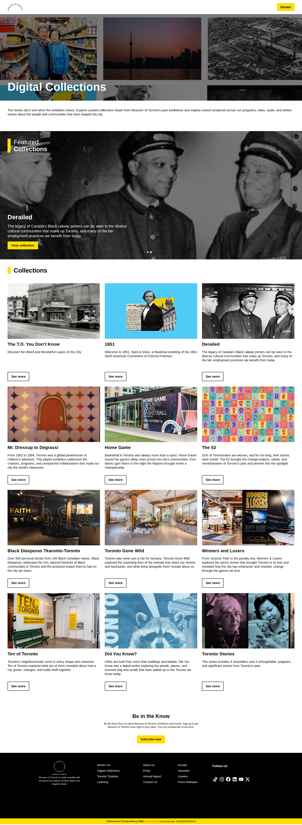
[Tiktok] (215, 779)
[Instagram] (222, 779)
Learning (231, 7)
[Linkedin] (235, 779)
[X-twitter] (247, 779)
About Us (251, 7)
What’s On (188, 7)
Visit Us (168, 7)
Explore (208, 7)
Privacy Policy (151, 821)
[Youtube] (241, 779)
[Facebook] (228, 779)
